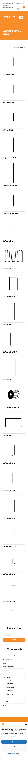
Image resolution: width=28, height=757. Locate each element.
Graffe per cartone (10, 687)
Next (17, 610)
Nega (14, 746)
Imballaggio (6, 705)
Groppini (8, 698)
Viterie (4, 663)
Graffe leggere (9, 680)
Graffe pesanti (9, 690)
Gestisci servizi (13, 736)
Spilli (7, 701)
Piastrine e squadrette (8, 666)
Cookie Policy (9, 753)
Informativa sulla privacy (16, 753)
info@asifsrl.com (20, 9)
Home (4, 28)
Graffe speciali (9, 694)
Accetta (14, 742)
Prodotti (10, 28)
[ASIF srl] (7, 17)
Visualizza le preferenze (14, 750)
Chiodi (4, 674)
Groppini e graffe (7, 677)
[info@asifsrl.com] (24, 7)
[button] (26, 724)
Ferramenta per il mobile (9, 656)
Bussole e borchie (7, 659)
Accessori (5, 670)
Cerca (14, 640)
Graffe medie (9, 683)
